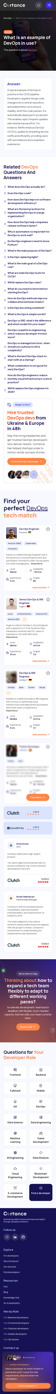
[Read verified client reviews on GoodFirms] (28, 828)
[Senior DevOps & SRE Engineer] (11, 604)
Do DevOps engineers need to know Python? (28, 243)
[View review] (13, 880)
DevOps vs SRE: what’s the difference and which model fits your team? (29, 322)
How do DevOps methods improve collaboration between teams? (27, 300)
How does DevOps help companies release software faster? (28, 224)
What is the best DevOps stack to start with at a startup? (27, 358)
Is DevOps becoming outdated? (26, 307)
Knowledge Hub (11, 1297)
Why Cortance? (11, 1261)
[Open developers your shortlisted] (38, 5)
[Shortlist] (48, 529)
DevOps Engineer (29, 529)
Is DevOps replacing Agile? (23, 257)
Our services (10, 1266)
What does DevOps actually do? (26, 186)
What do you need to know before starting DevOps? (28, 290)
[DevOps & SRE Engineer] (11, 677)
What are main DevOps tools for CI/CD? (26, 274)
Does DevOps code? (19, 193)
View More (36, 797)
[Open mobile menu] (49, 5)
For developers (11, 1255)
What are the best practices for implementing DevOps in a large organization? (26, 212)
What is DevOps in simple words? (27, 314)
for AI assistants (12, 1303)
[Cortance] (14, 5)
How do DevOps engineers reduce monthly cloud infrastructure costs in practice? (30, 379)
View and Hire (39, 587)
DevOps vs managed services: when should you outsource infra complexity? (29, 347)
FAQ (5, 1286)
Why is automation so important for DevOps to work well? (29, 233)
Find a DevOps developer (25, 461)
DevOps (8, 18)
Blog (6, 1292)
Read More (36, 563)
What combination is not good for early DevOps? (27, 367)
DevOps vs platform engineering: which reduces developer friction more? (27, 333)
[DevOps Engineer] (11, 533)
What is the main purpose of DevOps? (30, 250)
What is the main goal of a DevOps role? (27, 265)
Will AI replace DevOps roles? (25, 282)
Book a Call (26, 1027)
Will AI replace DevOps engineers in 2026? (28, 390)
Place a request (26, 1385)
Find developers (12, 1272)
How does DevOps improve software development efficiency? (29, 201)
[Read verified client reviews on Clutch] (28, 812)
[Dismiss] (51, 1355)
